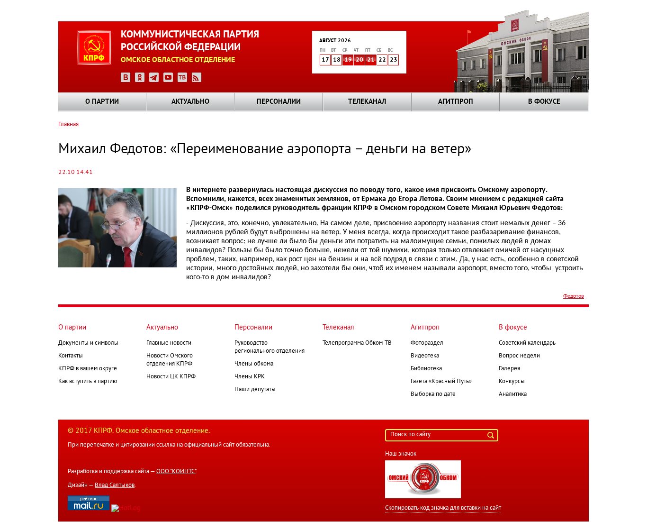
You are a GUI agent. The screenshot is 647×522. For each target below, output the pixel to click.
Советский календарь (527, 343)
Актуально (190, 102)
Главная (68, 125)
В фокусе (544, 102)
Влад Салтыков (115, 485)
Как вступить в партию (87, 382)
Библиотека (426, 369)
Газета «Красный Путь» (441, 382)
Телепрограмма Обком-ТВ (357, 343)
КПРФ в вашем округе (87, 369)
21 (371, 60)
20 (359, 60)
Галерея (509, 369)
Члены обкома (253, 364)
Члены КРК (249, 377)
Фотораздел (427, 343)
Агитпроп (455, 102)
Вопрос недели (519, 356)
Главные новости (168, 343)
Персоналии (279, 102)
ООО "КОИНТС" (176, 472)
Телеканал (367, 102)
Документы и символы (88, 343)
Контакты (70, 356)
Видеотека (425, 356)
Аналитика (513, 394)
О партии (102, 102)
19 (348, 60)
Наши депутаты (255, 390)
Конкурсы (512, 382)
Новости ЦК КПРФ (171, 377)
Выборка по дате (433, 394)
